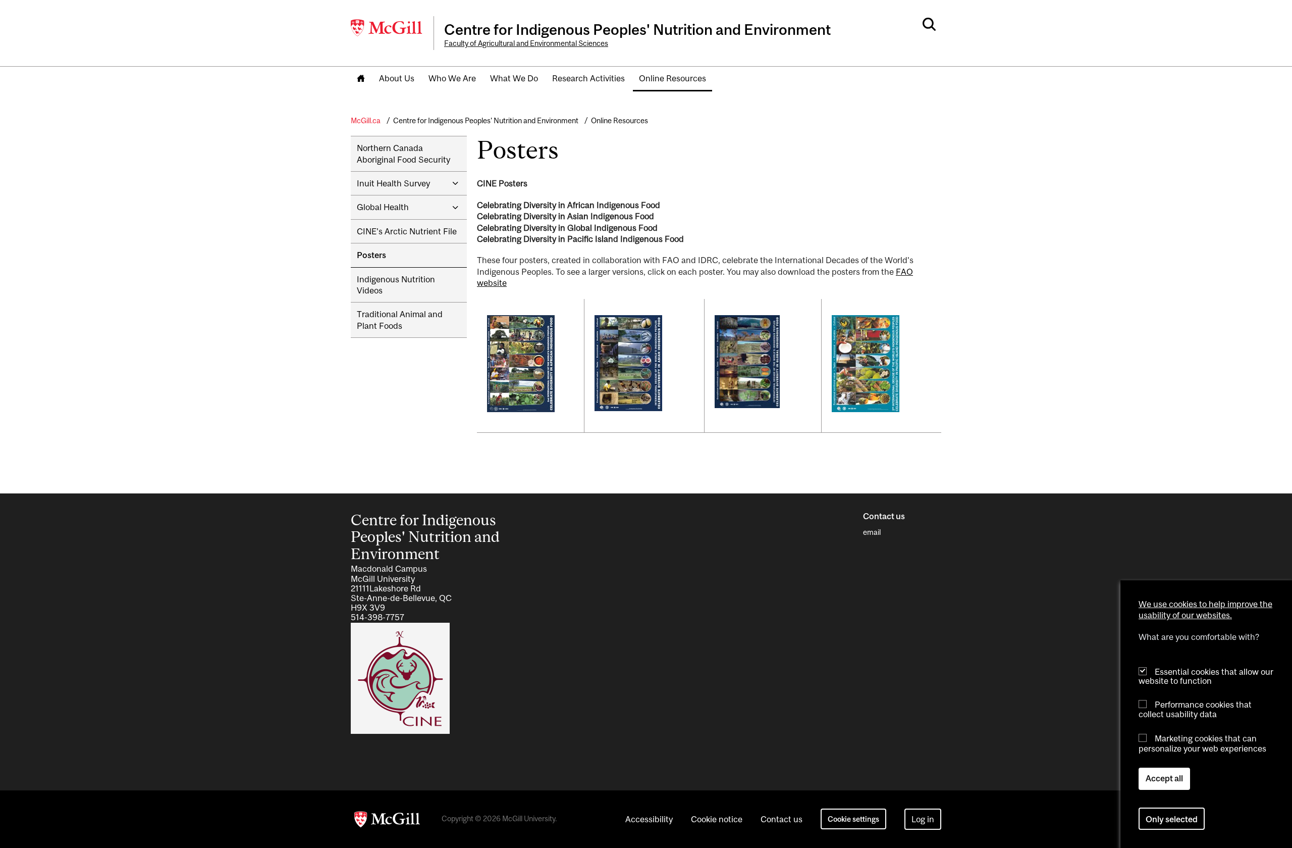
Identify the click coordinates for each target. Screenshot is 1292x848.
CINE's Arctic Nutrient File (407, 231)
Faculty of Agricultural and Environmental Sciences (526, 43)
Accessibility (649, 819)
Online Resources (672, 78)
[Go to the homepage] (361, 79)
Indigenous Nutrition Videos (396, 284)
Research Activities (588, 78)
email (872, 532)
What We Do (514, 78)
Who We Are (452, 78)
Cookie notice (716, 819)
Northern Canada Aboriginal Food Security (403, 153)
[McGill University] (387, 27)
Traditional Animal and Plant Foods (400, 319)
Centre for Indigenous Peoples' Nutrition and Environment (485, 120)
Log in (922, 819)
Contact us (781, 819)
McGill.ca (366, 120)
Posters (371, 255)
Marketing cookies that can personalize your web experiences (1202, 743)
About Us (396, 78)
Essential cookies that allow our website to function (1206, 676)
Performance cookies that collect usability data (1195, 709)
